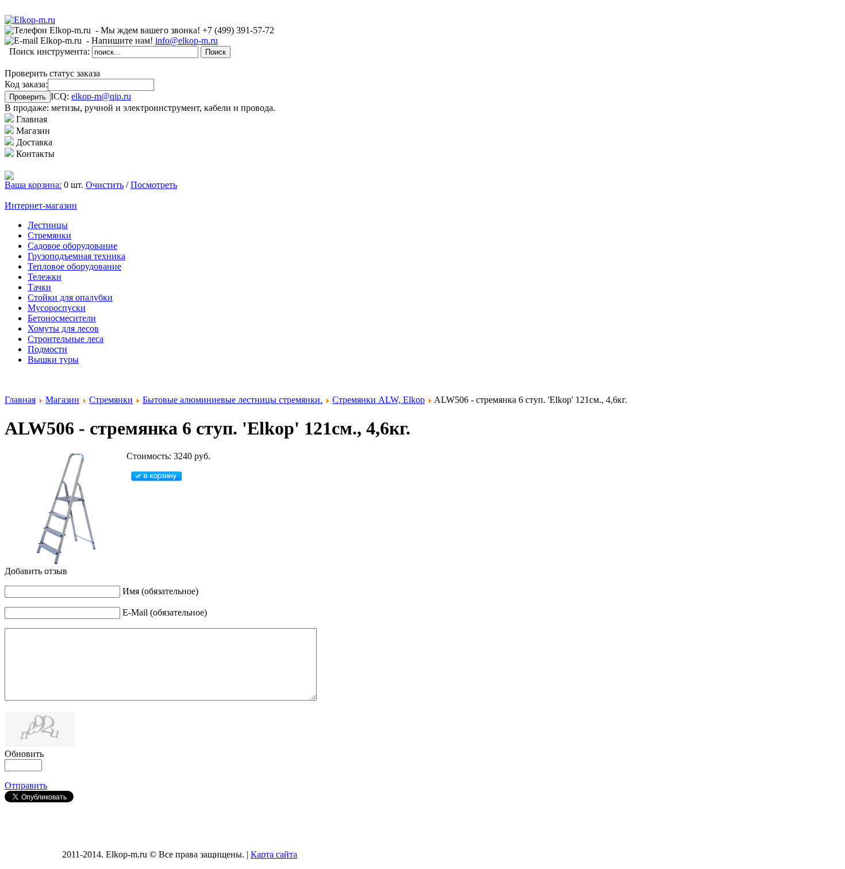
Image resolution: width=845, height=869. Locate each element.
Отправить (26, 785)
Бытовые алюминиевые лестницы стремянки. (232, 400)
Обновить (24, 754)
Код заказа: (26, 84)
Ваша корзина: (33, 185)
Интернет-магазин (41, 205)
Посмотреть (153, 185)
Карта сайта (274, 854)
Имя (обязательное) (160, 591)
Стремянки (111, 400)
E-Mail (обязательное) (164, 612)
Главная (20, 400)
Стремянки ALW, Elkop (378, 400)
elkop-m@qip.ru (101, 96)
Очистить (105, 185)
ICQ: (91, 96)
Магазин (62, 400)
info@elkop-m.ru (186, 40)
